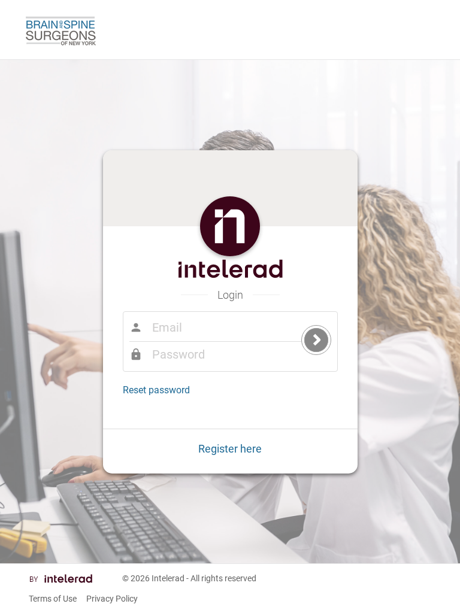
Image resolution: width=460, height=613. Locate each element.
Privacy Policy (112, 598)
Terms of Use (53, 598)
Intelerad (168, 578)
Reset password (156, 390)
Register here (230, 448)
